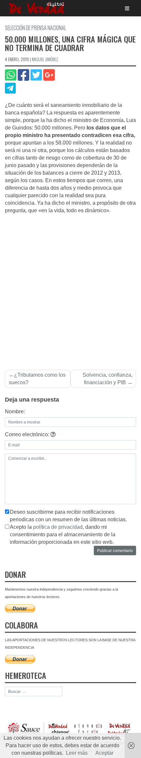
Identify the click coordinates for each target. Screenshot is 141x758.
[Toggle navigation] (127, 8)
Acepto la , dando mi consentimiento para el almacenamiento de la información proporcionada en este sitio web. (62, 534)
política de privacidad (58, 527)
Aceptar (104, 753)
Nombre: (15, 411)
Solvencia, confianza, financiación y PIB (107, 378)
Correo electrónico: (27, 434)
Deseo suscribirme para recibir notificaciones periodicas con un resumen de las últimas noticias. (68, 515)
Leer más (77, 753)
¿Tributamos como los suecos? (37, 378)
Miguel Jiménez (45, 59)
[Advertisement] (70, 288)
